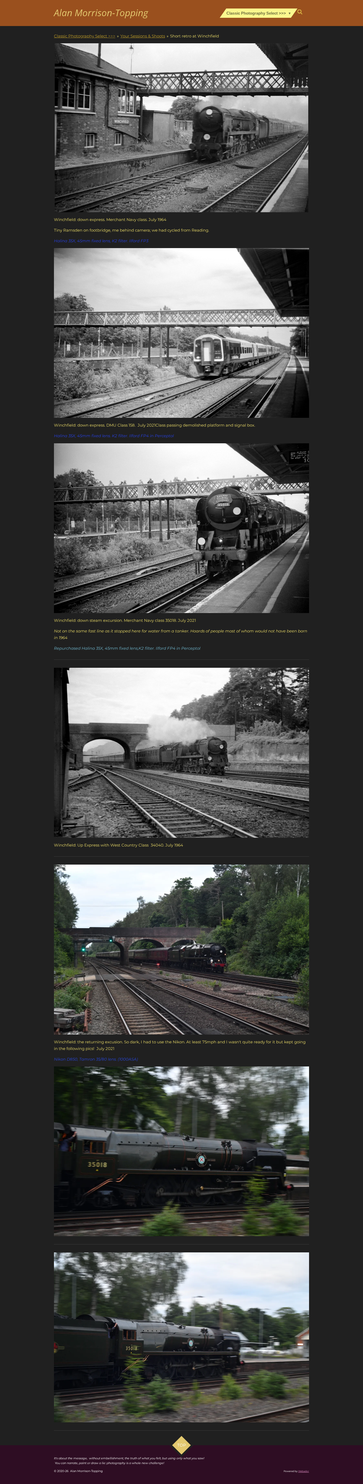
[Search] (300, 12)
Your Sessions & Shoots (142, 36)
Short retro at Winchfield (194, 36)
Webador (303, 1471)
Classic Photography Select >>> (84, 36)
